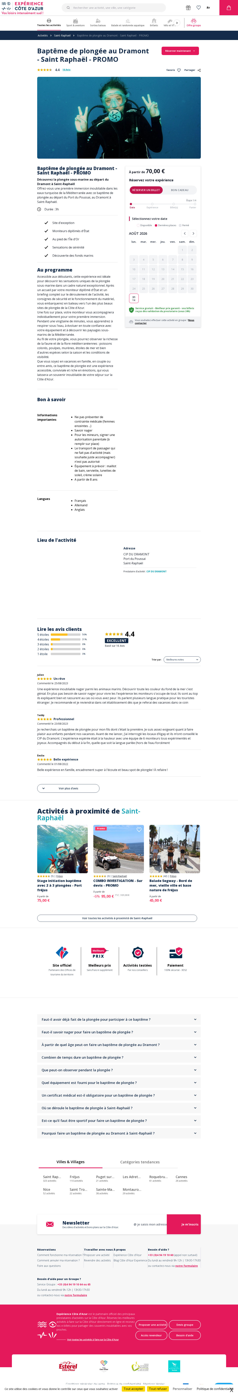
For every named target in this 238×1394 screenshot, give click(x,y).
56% (84, 634)
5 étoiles (43, 635)
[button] (182, 250)
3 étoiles (43, 644)
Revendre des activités (97, 1260)
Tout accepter (133, 1389)
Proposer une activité (97, 1255)
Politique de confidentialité (124, 1384)
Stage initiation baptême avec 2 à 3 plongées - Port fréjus (59, 885)
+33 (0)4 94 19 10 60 (160, 1255)
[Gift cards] (188, 7)
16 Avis (66, 69)
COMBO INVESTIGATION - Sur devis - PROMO (117, 883)
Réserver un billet (146, 190)
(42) (165, 876)
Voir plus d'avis (68, 788)
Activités (43, 35)
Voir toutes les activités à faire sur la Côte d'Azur (93, 1339)
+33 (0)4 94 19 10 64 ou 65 (74, 1284)
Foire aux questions (49, 1266)
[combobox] (114, 7)
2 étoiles (43, 649)
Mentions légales (154, 1384)
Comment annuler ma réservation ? (58, 1260)
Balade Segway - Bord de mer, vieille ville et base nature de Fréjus (170, 885)
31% (84, 639)
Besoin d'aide (184, 1335)
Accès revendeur (151, 1335)
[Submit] (69, 8)
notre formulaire (186, 1266)
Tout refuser (158, 1389)
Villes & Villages (71, 1161)
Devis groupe (184, 1324)
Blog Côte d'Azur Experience (130, 1260)
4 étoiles (43, 639)
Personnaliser (182, 1389)
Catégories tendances (140, 1161)
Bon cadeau (180, 190)
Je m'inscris (190, 1224)
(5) (52, 876)
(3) (108, 876)
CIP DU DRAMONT (157, 571)
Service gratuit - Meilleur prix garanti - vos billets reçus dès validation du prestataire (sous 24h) (164, 310)
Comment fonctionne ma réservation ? (60, 1255)
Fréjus (59, 876)
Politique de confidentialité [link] (215, 1389)
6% (84, 644)
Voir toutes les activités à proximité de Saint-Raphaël (117, 918)
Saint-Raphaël (62, 35)
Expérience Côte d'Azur (127, 1255)
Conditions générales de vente (85, 1384)
